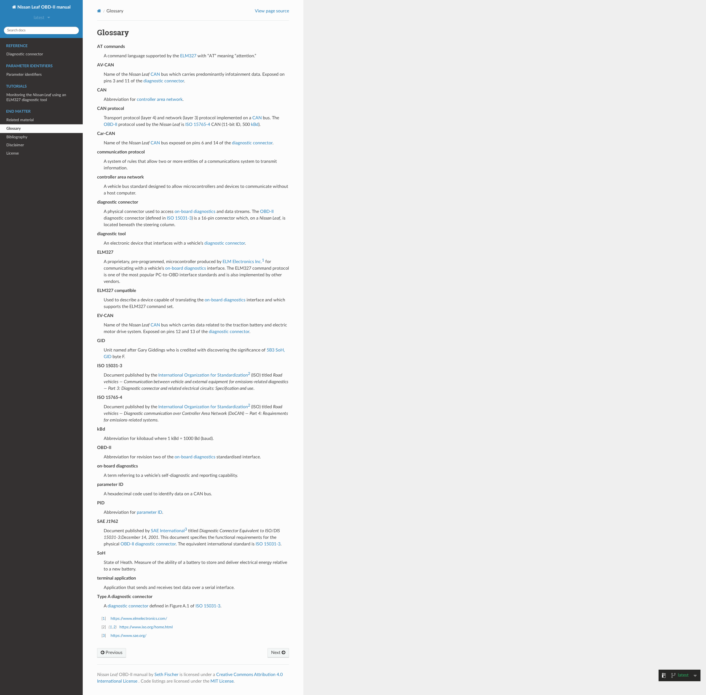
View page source (272, 11)
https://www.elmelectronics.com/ (139, 618)
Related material (20, 120)
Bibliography (16, 137)
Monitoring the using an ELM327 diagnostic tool (36, 97)
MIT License (222, 681)
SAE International (168, 531)
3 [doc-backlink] (104, 636)
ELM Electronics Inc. (242, 261)
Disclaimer (15, 145)
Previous (113, 652)
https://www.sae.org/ (128, 636)
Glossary (13, 128)
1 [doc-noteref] (263, 260)
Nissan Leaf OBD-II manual (43, 7)
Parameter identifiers (24, 74)
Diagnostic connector (24, 54)
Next (276, 652)
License (12, 153)
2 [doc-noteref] (249, 374)
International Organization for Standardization (203, 375)
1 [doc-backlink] (104, 618)
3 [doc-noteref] (186, 529)
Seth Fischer (166, 674)
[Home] (99, 11)
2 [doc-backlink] (114, 627)
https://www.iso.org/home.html (146, 627)
